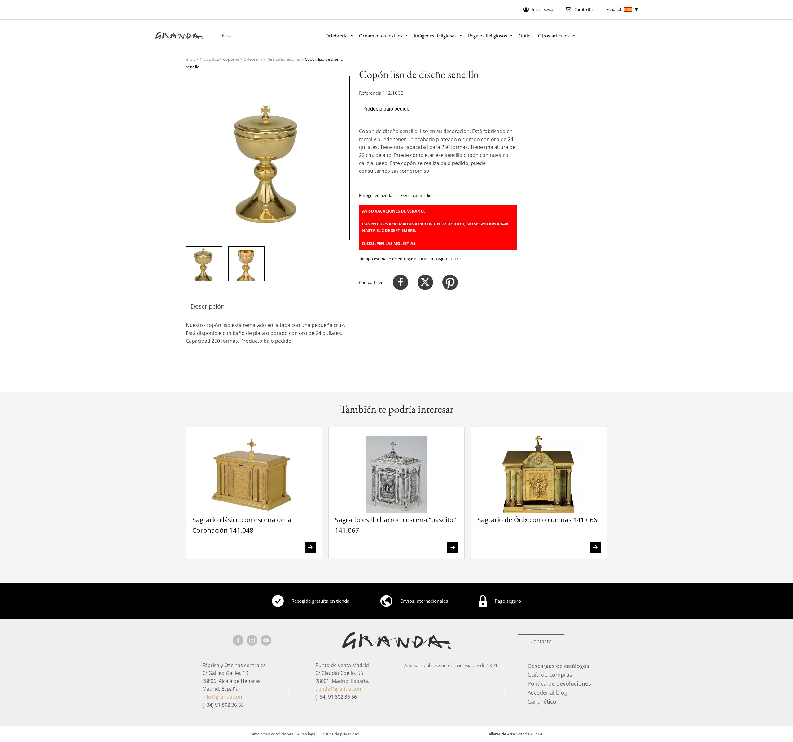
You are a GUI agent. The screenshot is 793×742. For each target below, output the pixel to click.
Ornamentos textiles (380, 36)
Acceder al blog (547, 692)
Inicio (191, 59)
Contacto (541, 641)
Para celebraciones (283, 59)
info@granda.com (223, 696)
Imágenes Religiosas (435, 36)
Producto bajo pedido (386, 108)
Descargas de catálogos (558, 666)
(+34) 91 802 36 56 (336, 696)
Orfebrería (336, 36)
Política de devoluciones (559, 683)
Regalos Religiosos (487, 36)
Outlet (525, 36)
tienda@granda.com (339, 688)
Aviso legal (306, 734)
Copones (231, 59)
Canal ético (542, 701)
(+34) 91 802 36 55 (223, 704)
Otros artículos (554, 36)
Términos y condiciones (271, 734)
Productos (209, 59)
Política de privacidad (339, 734)
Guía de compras (550, 674)
